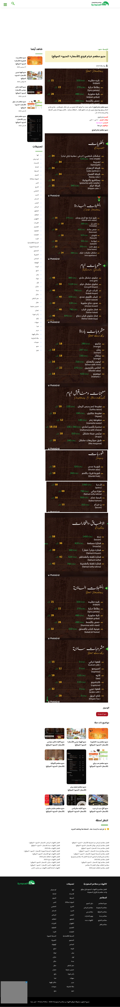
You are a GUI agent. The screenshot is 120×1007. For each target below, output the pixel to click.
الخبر (37, 183)
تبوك (37, 278)
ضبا (38, 326)
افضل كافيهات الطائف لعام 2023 (49, 856)
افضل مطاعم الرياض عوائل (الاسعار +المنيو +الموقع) (92, 845)
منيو (37, 346)
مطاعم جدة (103, 916)
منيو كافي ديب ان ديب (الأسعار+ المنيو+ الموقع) (99, 810)
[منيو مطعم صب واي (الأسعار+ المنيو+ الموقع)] (34, 104)
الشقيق (36, 211)
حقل (37, 302)
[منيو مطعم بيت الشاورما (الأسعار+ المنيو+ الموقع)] (34, 60)
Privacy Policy (42, 1002)
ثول (38, 282)
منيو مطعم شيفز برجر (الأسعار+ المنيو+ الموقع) (77, 788)
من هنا (99, 125)
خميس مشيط (34, 306)
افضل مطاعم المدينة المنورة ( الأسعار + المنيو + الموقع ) (91, 854)
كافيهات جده (89, 920)
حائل (37, 294)
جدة (37, 290)
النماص (36, 258)
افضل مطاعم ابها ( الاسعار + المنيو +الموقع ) (95, 862)
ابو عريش (36, 159)
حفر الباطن (35, 298)
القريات (36, 223)
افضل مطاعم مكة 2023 (101, 859)
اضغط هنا (99, 122)
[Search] (13, 4)
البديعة (36, 171)
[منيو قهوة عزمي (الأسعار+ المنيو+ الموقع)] (34, 75)
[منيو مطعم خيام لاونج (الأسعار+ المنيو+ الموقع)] (76, 86)
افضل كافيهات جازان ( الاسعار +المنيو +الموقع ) (45, 862)
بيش (37, 274)
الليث (37, 238)
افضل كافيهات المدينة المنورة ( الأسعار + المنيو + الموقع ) (42, 851)
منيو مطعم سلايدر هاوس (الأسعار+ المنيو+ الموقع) (55, 810)
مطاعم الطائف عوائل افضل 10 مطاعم (97, 865)
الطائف (36, 215)
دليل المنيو (89, 903)
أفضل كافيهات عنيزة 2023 (52, 859)
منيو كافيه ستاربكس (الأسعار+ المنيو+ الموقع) (77, 810)
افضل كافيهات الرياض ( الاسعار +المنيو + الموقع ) (44, 842)
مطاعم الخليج (102, 920)
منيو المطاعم (103, 903)
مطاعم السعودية (101, 907)
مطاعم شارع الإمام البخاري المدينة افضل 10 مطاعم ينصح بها (90, 856)
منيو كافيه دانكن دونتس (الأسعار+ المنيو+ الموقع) (55, 743)
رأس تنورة (36, 314)
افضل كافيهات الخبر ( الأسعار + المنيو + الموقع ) (45, 865)
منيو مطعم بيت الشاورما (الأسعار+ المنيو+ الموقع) (99, 743)
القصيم (36, 226)
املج (37, 270)
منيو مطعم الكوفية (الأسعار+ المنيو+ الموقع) (55, 765)
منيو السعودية (102, 714)
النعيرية (36, 254)
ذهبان (37, 310)
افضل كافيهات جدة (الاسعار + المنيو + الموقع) (45, 845)
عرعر (37, 330)
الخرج (37, 187)
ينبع (37, 350)
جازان (37, 286)
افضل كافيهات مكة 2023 (52, 848)
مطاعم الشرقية (102, 912)
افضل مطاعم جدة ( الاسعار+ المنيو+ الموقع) (95, 848)
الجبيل (37, 175)
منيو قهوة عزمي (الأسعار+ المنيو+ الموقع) (76, 743)
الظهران (36, 219)
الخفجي (36, 191)
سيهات (37, 322)
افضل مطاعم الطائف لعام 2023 (99, 868)
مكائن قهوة (35, 334)
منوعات (36, 342)
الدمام (37, 199)
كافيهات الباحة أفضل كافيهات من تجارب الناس (45, 868)
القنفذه (36, 234)
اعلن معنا (33, 1002)
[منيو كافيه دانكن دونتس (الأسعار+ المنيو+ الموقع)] (34, 90)
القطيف (36, 230)
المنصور (36, 250)
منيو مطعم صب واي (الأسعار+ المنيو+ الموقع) (99, 765)
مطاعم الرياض (88, 907)
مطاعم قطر (103, 924)
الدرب (37, 195)
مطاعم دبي (89, 912)
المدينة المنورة (34, 246)
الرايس (37, 203)
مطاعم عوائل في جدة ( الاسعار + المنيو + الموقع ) (94, 851)
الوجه (37, 266)
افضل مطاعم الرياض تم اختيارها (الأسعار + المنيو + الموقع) (90, 842)
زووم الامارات (89, 916)
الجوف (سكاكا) (34, 179)
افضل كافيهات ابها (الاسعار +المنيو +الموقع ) (46, 854)
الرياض (36, 207)
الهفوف (36, 262)
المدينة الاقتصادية (33, 242)
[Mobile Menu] (5, 4)
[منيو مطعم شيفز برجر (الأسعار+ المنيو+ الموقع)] (34, 128)
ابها (38, 155)
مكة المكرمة (35, 338)
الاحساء (36, 163)
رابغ (37, 318)
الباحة (37, 167)
